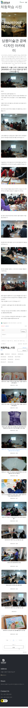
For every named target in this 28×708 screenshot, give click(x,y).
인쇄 (26, 326)
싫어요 (7, 326)
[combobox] (23, 331)
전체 (2, 354)
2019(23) (3, 356)
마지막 (20, 640)
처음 (7, 640)
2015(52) (10, 359)
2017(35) (17, 356)
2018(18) (10, 356)
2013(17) (3, 362)
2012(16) (10, 362)
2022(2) (7, 354)
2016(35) (3, 359)
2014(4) (17, 359)
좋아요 (3, 326)
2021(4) (13, 354)
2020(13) (20, 354)
